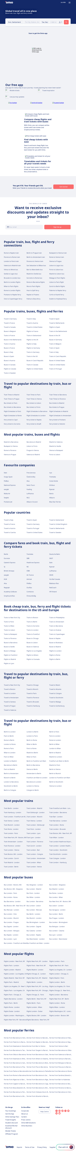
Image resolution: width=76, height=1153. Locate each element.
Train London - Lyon (33, 833)
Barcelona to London (34, 782)
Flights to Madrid (10, 659)
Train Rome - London (11, 829)
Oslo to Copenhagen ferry (13, 299)
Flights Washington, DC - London (60, 1011)
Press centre (25, 1120)
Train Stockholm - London (58, 854)
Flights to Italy (31, 344)
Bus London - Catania (56, 931)
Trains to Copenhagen (57, 634)
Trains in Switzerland (34, 335)
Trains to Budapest (10, 634)
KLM (5, 579)
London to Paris (32, 736)
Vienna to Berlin (32, 769)
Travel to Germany (33, 524)
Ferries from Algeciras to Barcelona (16, 1080)
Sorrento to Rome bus (34, 278)
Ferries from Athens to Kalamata (38, 1059)
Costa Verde (53, 481)
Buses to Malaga (9, 651)
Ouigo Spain (8, 477)
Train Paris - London (34, 829)
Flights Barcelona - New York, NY (38, 1020)
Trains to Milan (9, 626)
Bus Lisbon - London (56, 906)
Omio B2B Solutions (28, 1123)
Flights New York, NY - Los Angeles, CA (40, 986)
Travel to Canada (10, 327)
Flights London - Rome (57, 1003)
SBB (28, 558)
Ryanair (52, 489)
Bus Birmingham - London (36, 922)
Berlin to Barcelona (33, 765)
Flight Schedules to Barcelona (37, 411)
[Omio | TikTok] (62, 1111)
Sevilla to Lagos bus (11, 274)
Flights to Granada (33, 659)
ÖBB (28, 571)
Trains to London (32, 630)
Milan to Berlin (32, 744)
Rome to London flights (12, 290)
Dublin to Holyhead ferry (58, 299)
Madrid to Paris (54, 765)
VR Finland (53, 592)
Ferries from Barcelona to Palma (38, 1071)
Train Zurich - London (34, 846)
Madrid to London (55, 757)
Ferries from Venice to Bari (58, 1046)
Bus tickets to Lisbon (34, 403)
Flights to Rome (54, 655)
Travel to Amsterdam (11, 698)
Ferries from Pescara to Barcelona (61, 1067)
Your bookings (10, 1111)
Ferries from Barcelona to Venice (15, 1038)
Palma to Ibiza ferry (33, 299)
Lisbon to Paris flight (56, 282)
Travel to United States (34, 327)
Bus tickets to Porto (33, 407)
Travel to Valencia (10, 710)
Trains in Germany (33, 352)
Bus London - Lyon (10, 939)
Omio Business (26, 1126)
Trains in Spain (54, 348)
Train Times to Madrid (11, 395)
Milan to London (9, 753)
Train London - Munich (34, 817)
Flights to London (55, 651)
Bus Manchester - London (36, 939)
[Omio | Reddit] (59, 1114)
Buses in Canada (9, 365)
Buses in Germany (55, 340)
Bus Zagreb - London (11, 926)
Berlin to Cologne (10, 790)
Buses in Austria (9, 361)
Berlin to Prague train (34, 253)
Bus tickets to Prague (56, 407)
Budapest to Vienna (11, 446)
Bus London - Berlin (56, 914)
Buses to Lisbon (32, 643)
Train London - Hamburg (58, 862)
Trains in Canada (32, 365)
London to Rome (10, 744)
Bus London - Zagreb (34, 926)
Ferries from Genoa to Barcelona (60, 1059)
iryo (50, 473)
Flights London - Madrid (12, 970)
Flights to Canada (10, 369)
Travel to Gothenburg (56, 706)
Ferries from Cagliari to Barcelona (16, 1084)
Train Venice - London (11, 821)
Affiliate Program (11, 1134)
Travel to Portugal (33, 528)
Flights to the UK (32, 340)
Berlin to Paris (54, 732)
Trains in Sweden (10, 373)
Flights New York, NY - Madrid (37, 978)
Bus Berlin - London (33, 914)
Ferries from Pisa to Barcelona (37, 1067)
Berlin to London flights (12, 282)
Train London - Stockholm (58, 850)
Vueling (29, 489)
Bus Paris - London (33, 893)
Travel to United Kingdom (58, 524)
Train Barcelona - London (58, 821)
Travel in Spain (54, 319)
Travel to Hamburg (33, 706)
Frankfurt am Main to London (37, 778)
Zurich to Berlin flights (57, 286)
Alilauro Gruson (32, 502)
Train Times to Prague (11, 399)
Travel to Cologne (55, 693)
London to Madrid (10, 761)
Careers (24, 1117)
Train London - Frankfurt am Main (16, 817)
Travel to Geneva (10, 702)
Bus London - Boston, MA (13, 885)
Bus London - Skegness (57, 885)
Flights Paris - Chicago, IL (12, 995)
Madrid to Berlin (32, 753)
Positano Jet (8, 502)
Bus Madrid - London (56, 889)
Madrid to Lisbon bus (56, 274)
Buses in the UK (54, 335)
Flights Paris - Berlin (11, 1003)
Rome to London (55, 740)
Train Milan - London (56, 837)
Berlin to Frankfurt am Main (36, 761)
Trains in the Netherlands (58, 331)
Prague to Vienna (33, 450)
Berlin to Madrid (55, 753)
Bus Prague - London (56, 918)
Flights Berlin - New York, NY (36, 999)
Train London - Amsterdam (36, 858)
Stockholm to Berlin (11, 786)
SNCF (51, 558)
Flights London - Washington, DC (15, 1015)
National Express (10, 485)
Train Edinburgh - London (35, 812)
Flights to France (32, 331)
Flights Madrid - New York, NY (14, 978)
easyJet (6, 489)
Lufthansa (30, 494)
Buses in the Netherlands (13, 340)
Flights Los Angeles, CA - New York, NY (17, 986)
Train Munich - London (12, 825)
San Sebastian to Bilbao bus (36, 265)
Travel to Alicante (55, 689)
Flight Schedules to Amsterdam (60, 416)
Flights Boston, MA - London (36, 1015)
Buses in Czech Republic (35, 361)
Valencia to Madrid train (12, 265)
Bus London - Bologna (11, 931)
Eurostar (7, 558)
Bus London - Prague (11, 922)
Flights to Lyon (9, 663)
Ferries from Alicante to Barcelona (39, 1096)
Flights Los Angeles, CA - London (60, 970)
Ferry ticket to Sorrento (12, 424)
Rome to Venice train (56, 257)
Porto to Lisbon (54, 455)
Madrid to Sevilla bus (34, 274)
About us (24, 1114)
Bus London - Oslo (10, 914)
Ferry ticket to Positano (57, 420)
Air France (30, 575)
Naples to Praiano (33, 295)
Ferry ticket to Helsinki (57, 424)
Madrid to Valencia (55, 442)
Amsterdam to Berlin (34, 773)
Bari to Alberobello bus (35, 270)
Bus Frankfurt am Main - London (38, 943)
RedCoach (52, 588)
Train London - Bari (33, 850)
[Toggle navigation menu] (69, 2)
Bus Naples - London (11, 935)
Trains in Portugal (55, 369)
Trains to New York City (12, 618)
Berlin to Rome (32, 740)
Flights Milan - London (57, 1007)
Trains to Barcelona (56, 626)
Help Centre (44, 1112)
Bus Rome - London (56, 893)
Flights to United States (35, 369)
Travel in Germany (10, 319)
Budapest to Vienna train (58, 253)
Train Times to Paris (33, 395)
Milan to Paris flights (11, 286)
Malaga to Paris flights (57, 278)
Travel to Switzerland (56, 520)
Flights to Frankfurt (10, 655)
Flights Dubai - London (12, 1011)
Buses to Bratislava (56, 643)
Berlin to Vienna (54, 769)
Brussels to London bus (12, 278)
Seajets (6, 498)
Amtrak (29, 579)
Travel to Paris (32, 693)
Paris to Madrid (9, 769)
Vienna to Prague (55, 261)
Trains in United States (57, 365)
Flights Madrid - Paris (56, 978)
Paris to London (54, 736)
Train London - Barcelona (58, 812)
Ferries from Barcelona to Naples (60, 1042)
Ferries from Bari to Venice (36, 1046)
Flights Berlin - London (34, 982)
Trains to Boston (32, 618)
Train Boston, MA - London (13, 854)
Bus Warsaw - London (11, 910)
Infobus (52, 485)
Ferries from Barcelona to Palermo (61, 1038)
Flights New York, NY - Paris (58, 965)
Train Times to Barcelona (58, 395)
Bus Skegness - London (35, 885)
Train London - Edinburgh (35, 825)
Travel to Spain (32, 520)
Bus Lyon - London (55, 935)
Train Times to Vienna (34, 399)
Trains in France (9, 335)
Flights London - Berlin (57, 982)
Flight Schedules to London (36, 416)
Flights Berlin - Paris (33, 1003)
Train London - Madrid (34, 808)
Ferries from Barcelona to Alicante (16, 1096)
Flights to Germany (33, 348)
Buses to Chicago (33, 638)
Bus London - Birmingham (58, 922)
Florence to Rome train (12, 257)
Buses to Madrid (55, 647)
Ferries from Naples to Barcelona (38, 1042)
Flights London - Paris (56, 961)
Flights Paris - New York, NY (36, 965)
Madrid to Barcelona (11, 442)
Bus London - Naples (34, 935)
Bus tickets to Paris (10, 403)
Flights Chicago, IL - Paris (35, 995)
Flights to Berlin (54, 659)
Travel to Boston (9, 689)
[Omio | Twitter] (65, 1111)
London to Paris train (11, 261)
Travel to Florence (33, 698)
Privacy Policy (42, 1147)
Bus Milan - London (33, 897)
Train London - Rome (56, 825)
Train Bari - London (56, 817)
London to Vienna (33, 786)
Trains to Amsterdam (56, 622)
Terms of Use (29, 1147)
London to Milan (55, 748)
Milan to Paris (31, 757)
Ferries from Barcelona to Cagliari (38, 1084)
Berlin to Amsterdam (11, 773)
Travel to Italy (8, 520)
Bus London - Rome (11, 897)
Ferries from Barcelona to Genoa (15, 1063)
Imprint (19, 1147)
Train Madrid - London (11, 862)
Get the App (9, 1114)
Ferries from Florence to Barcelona (61, 1088)
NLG (28, 498)
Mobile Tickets (10, 1131)
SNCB (51, 575)
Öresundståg (31, 596)
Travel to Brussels (33, 702)
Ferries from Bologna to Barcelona (61, 1063)
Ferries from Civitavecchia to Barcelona (40, 1092)
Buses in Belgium (10, 331)
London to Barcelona (11, 782)
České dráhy (31, 477)
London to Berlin (32, 732)
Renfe (6, 554)
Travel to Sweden (55, 532)
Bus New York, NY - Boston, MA (60, 901)
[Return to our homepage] (9, 2)
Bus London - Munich (11, 918)
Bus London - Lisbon (34, 906)
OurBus (29, 588)
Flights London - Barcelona (58, 995)
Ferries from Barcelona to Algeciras (39, 1080)
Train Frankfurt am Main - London (61, 808)
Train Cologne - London (57, 858)
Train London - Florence (35, 842)
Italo (5, 473)
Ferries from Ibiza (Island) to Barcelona (17, 1088)
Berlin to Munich (55, 773)
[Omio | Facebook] (56, 1111)
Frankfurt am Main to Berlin (59, 761)
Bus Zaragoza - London (57, 910)
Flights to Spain (54, 327)
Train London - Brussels (57, 829)
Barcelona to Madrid (34, 442)
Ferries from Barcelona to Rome (60, 1071)
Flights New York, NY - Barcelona (15, 1020)
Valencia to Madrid (33, 455)
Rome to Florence (10, 450)
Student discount (11, 1123)
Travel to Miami (54, 685)
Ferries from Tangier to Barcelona (38, 1050)
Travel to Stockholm (56, 698)
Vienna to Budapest (56, 450)
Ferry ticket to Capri (11, 420)
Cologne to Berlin (33, 790)
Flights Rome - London (12, 1007)
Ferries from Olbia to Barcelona (15, 1054)
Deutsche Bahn (54, 554)
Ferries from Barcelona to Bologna (39, 1063)
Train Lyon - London (33, 837)
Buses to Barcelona (10, 643)
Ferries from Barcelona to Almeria (38, 1088)
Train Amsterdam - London (13, 842)
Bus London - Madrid (34, 889)
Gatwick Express (9, 563)
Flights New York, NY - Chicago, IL (38, 990)
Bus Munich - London (34, 918)
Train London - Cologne (35, 854)
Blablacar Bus (54, 583)
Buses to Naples (55, 638)
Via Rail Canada (54, 579)
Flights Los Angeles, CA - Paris (59, 986)
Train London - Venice (34, 867)
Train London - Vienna (11, 850)
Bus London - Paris (10, 893)
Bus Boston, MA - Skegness (13, 889)
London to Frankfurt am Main (59, 778)
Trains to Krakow (55, 630)
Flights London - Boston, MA (59, 1015)
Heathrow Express (33, 563)
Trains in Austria (9, 344)
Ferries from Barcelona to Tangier (16, 1050)
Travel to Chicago (33, 685)
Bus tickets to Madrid (56, 403)
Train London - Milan (34, 862)
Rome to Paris (9, 748)
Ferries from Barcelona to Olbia (60, 1050)
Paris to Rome (31, 748)
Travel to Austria (32, 323)
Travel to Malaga (55, 702)
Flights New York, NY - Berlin (59, 999)
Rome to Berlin (9, 740)
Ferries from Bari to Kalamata (59, 1080)
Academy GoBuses (10, 592)
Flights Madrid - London (35, 970)
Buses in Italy (8, 352)
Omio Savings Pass (12, 1117)
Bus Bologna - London (57, 926)
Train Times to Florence (57, 399)
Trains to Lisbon (9, 630)
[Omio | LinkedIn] (56, 1114)
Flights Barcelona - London (13, 999)
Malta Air (7, 494)
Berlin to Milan (54, 744)
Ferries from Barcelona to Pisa (14, 1067)
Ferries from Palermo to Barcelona (16, 1042)
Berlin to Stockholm (56, 782)
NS (28, 567)
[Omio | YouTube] (68, 1111)
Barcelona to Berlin (10, 765)
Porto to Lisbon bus (56, 270)
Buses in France (9, 348)
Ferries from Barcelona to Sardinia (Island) (41, 1075)
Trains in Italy (54, 352)
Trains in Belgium (55, 344)
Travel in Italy (31, 319)
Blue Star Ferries (55, 502)
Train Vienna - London (34, 821)
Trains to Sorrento (33, 626)
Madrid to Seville (55, 446)
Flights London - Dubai (34, 1011)
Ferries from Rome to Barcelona (15, 1075)
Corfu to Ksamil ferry (56, 295)
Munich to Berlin (9, 778)
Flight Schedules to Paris (12, 411)
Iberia (51, 494)
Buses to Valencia (33, 647)
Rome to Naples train (11, 253)
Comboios (30, 592)
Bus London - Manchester (58, 939)
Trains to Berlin (32, 622)
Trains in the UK (32, 356)
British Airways (9, 571)
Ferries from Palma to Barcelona (15, 1071)
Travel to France (9, 524)
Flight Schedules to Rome (13, 416)
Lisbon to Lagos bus (56, 265)
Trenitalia (52, 477)
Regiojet (7, 588)
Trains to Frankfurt (33, 634)
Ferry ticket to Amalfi (34, 424)
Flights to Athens (32, 655)
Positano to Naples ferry (12, 295)
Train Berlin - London (11, 808)
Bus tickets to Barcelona (12, 407)
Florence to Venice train (35, 261)
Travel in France (9, 323)
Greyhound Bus (9, 596)
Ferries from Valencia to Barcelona (61, 1054)
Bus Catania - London (34, 931)
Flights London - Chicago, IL (58, 974)
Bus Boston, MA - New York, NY (14, 906)
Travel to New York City (12, 685)
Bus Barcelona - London (12, 901)
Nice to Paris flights (33, 286)
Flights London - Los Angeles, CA (15, 974)
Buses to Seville (9, 647)
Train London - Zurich (11, 858)
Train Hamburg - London (12, 812)
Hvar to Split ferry (33, 290)
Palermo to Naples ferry (57, 290)
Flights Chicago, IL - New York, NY (60, 990)
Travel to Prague (9, 706)
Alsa (28, 481)
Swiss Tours (31, 485)
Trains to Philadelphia (56, 618)
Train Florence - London (12, 846)
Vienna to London (55, 786)
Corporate (25, 1111)
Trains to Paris (9, 622)
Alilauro (52, 498)
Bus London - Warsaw (34, 910)
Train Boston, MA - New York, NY (60, 833)
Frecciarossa (31, 473)
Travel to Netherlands (56, 323)
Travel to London (10, 693)
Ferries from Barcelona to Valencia (39, 1054)
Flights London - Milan (34, 1007)
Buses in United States (57, 361)
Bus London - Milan (56, 897)
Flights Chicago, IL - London (36, 974)
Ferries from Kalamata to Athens (15, 1059)
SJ (4, 567)
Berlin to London (10, 732)
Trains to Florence (10, 638)
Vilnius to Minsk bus (11, 270)
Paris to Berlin (9, 736)
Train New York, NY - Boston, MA (15, 837)
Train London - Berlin (11, 867)
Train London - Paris (11, 833)
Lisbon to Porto (32, 446)
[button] (45, 22)
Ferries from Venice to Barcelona (38, 1038)
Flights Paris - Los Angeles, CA (14, 990)
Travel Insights (10, 1120)
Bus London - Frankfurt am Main (15, 943)
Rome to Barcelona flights (36, 282)
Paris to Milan (9, 757)
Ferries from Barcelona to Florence (16, 1092)
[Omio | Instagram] (59, 1111)
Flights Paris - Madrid (11, 982)
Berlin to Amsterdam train (36, 257)
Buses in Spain (9, 356)
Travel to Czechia (10, 532)
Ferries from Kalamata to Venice (15, 1046)
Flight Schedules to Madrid (58, 411)
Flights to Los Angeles (34, 651)
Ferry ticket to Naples (34, 420)
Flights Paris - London (11, 965)
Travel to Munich (32, 689)
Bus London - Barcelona (35, 901)
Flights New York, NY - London (37, 961)
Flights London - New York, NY (14, 961)
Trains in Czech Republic (57, 356)
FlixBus (6, 481)
